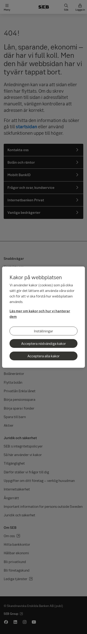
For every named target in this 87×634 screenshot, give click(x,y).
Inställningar (43, 331)
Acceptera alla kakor (43, 356)
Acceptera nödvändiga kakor (43, 343)
